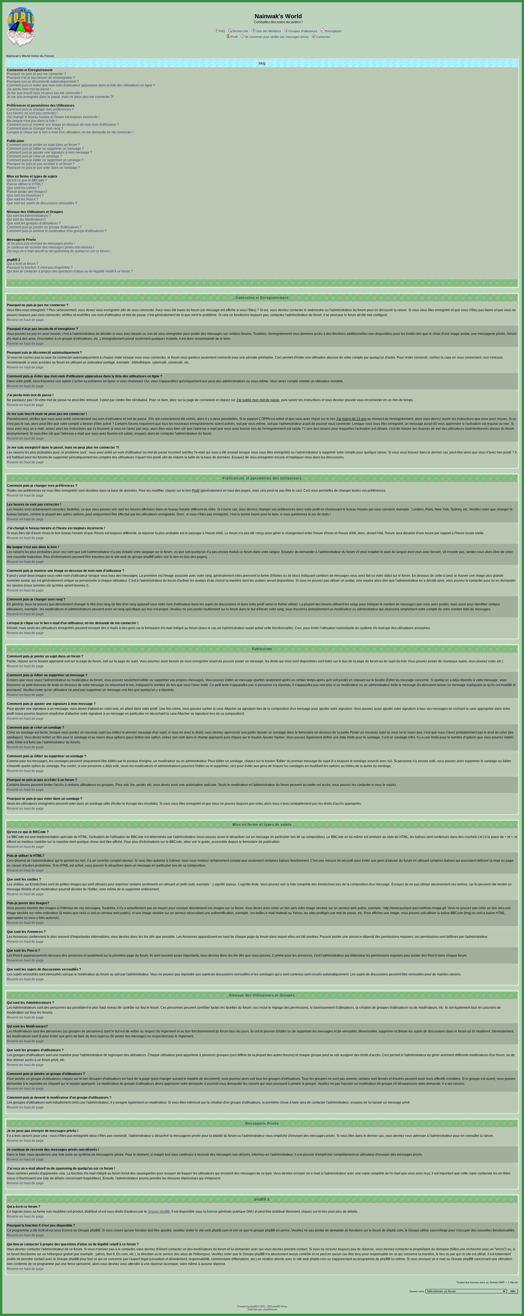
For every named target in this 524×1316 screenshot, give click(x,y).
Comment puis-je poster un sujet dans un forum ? (43, 145)
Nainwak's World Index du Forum (30, 56)
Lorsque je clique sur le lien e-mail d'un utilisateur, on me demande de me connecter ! (70, 132)
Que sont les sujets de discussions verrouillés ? (42, 203)
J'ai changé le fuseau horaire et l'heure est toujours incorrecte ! (53, 117)
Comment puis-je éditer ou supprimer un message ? (45, 149)
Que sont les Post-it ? (22, 199)
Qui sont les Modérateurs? (26, 219)
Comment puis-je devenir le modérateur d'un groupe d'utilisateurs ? (56, 231)
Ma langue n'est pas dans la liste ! (32, 121)
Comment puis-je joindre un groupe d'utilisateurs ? (44, 227)
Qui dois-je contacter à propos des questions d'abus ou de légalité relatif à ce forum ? (70, 271)
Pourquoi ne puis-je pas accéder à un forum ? (41, 164)
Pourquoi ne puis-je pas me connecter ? (36, 74)
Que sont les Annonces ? (25, 195)
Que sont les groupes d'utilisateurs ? (34, 223)
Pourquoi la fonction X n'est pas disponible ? (40, 267)
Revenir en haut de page (25, 320)
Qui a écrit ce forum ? (22, 264)
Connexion (323, 36)
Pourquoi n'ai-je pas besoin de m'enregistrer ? (41, 78)
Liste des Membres (268, 31)
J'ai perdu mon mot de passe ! (29, 89)
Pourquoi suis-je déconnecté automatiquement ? (43, 81)
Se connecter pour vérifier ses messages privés (277, 36)
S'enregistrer (333, 31)
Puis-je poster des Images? (27, 192)
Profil (234, 36)
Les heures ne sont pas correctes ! (32, 113)
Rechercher (240, 31)
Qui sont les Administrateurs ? (29, 216)
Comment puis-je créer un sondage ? (34, 156)
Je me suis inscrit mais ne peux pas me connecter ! (44, 93)
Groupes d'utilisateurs (302, 31)
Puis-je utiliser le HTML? (25, 184)
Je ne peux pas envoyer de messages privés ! (41, 243)
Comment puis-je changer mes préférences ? (40, 109)
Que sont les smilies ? (23, 188)
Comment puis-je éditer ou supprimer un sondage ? (45, 160)
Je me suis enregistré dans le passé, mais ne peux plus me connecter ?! (60, 97)
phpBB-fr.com (270, 1309)
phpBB (253, 1306)
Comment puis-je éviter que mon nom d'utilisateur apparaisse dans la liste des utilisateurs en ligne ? (81, 85)
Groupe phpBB (159, 1211)
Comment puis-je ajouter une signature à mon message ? (49, 152)
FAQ (222, 31)
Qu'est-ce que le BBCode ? (27, 180)
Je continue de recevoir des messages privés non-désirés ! (50, 247)
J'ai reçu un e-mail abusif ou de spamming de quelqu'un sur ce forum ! (58, 251)
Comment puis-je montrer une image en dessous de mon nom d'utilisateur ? (63, 125)
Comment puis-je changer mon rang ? (35, 128)
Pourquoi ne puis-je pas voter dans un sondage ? (43, 168)
